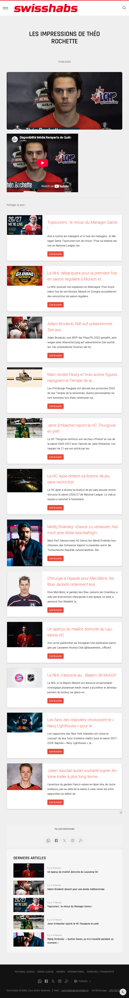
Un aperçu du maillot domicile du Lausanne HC (72, 872)
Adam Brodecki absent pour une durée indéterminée (75, 889)
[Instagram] (72, 840)
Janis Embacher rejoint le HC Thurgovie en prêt (73, 923)
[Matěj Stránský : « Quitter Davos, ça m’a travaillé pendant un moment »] (28, 939)
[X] (64, 840)
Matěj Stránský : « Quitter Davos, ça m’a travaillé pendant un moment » (80, 941)
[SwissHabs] (45, 8)
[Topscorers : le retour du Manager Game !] (28, 905)
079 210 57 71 (116, 990)
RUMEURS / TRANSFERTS (100, 972)
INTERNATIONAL (76, 972)
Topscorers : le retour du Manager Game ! (69, 906)
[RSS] (80, 840)
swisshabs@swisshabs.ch (75, 990)
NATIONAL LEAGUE (25, 972)
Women (60, 972)
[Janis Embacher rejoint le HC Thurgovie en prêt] (28, 922)
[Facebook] (56, 840)
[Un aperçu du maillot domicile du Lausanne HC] (28, 870)
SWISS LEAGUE (45, 972)
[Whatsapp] (48, 840)
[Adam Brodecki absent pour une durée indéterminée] (28, 887)
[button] (5, 8)
